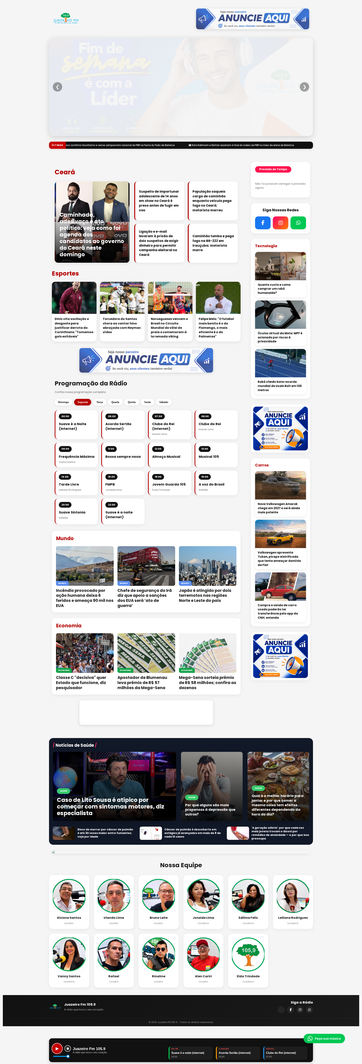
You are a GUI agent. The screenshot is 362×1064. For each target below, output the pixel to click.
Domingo (63, 402)
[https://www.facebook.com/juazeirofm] (290, 1009)
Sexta (147, 402)
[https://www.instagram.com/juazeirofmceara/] (300, 1009)
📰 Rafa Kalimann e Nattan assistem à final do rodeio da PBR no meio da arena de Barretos (94, 145)
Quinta (132, 402)
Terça (100, 402)
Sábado (163, 402)
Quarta (115, 402)
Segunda (82, 402)
